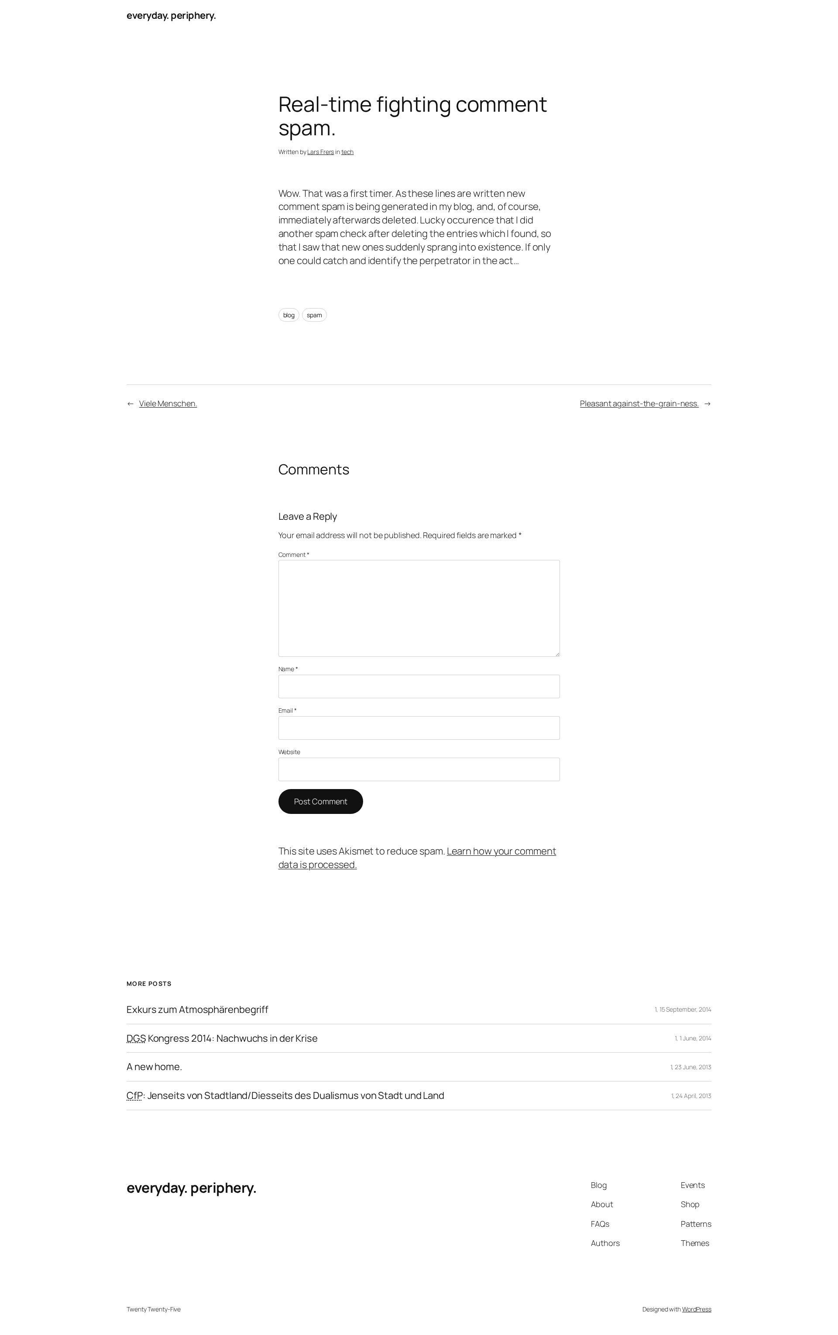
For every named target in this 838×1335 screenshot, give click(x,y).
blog (289, 315)
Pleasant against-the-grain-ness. (639, 403)
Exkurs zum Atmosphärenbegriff (197, 1009)
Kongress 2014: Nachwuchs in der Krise (222, 1038)
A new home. (154, 1066)
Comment (293, 554)
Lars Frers (320, 152)
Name (288, 669)
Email (287, 710)
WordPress (696, 1309)
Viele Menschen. (168, 403)
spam (314, 315)
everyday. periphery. (171, 15)
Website (289, 752)
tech (347, 152)
